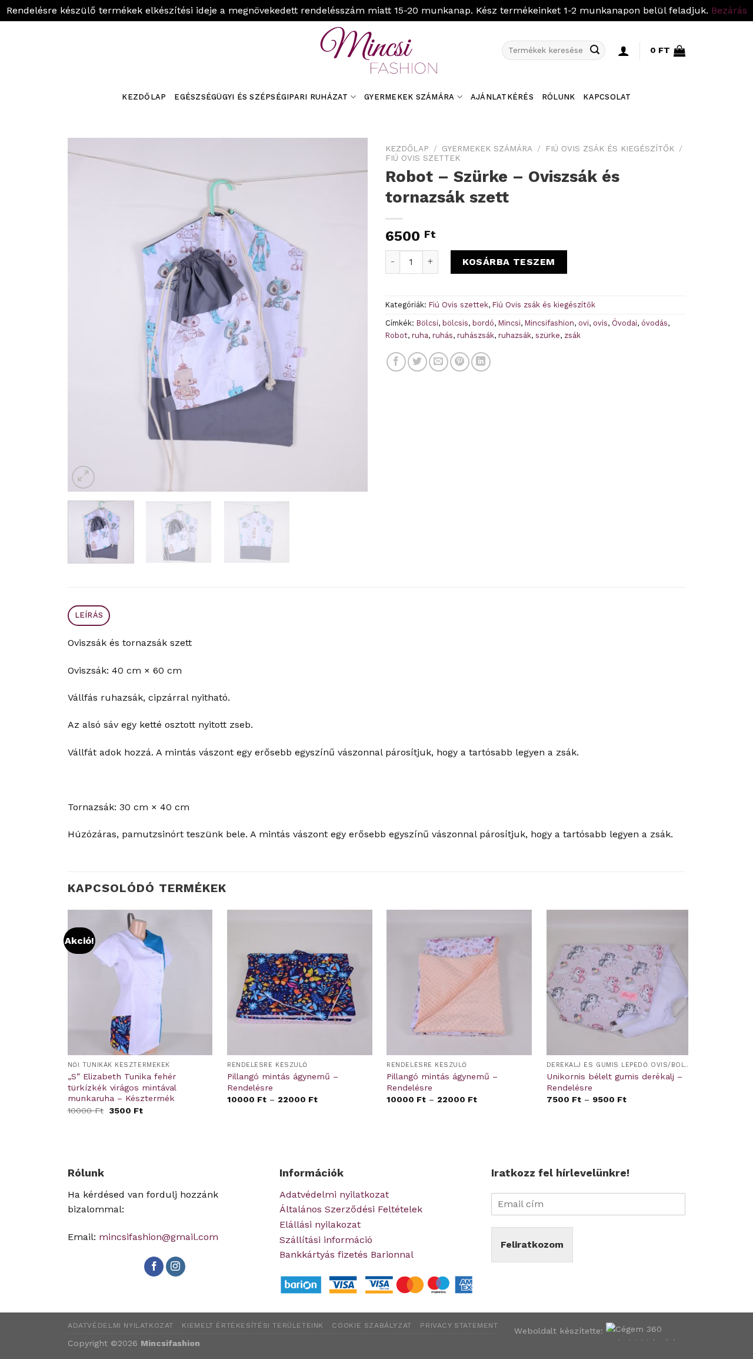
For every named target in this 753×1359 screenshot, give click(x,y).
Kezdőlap (144, 96)
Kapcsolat (607, 96)
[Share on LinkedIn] (481, 362)
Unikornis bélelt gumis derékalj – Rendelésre (614, 1082)
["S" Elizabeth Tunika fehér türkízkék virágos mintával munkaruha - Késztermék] (140, 982)
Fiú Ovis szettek (422, 158)
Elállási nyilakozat (320, 1224)
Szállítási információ (325, 1239)
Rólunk (558, 96)
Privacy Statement (459, 1325)
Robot (396, 335)
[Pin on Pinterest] (459, 362)
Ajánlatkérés (502, 96)
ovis (600, 323)
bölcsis (455, 323)
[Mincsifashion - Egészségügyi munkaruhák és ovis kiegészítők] (376, 50)
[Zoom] (83, 477)
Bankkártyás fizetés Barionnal (346, 1254)
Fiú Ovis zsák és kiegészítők (609, 148)
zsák (572, 335)
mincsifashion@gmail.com (158, 1236)
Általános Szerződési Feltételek (350, 1209)
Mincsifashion (549, 323)
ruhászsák (475, 335)
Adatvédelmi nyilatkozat (334, 1194)
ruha (420, 335)
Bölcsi (427, 323)
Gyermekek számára (409, 96)
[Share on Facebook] (396, 362)
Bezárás (729, 10)
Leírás (89, 615)
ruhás (442, 335)
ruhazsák (514, 335)
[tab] (89, 615)
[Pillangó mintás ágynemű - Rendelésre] (299, 982)
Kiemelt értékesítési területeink (253, 1325)
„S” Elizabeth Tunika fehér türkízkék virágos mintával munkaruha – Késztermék (122, 1087)
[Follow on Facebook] (154, 1267)
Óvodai (624, 323)
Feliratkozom (532, 1244)
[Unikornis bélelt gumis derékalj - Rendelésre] (619, 982)
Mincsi (509, 323)
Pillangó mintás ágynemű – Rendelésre (282, 1082)
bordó (483, 323)
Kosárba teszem (508, 261)
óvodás (654, 323)
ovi (583, 323)
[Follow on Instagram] (175, 1267)
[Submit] (595, 51)
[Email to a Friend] (438, 362)
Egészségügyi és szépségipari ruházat (261, 96)
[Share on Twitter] (417, 362)
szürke (547, 335)
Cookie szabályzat (371, 1325)
